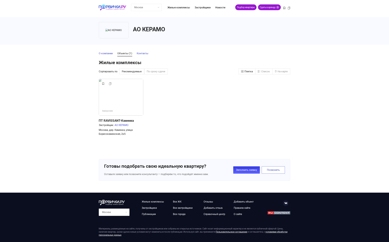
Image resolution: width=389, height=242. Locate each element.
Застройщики (203, 7)
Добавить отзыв (213, 207)
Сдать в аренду (269, 7)
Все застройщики (183, 207)
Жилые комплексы (178, 7)
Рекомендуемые (132, 71)
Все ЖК (177, 201)
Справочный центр (214, 214)
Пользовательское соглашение (231, 232)
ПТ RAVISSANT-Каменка (116, 120)
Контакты (142, 53)
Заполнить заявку (246, 169)
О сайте (238, 214)
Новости (220, 7)
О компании (106, 53)
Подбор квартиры (246, 7)
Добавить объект (244, 201)
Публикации (149, 214)
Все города (179, 214)
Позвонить (273, 169)
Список (265, 71)
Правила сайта (242, 207)
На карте (283, 71)
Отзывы (208, 201)
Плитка (248, 71)
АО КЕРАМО (122, 125)
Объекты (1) (124, 53)
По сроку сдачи (156, 71)
